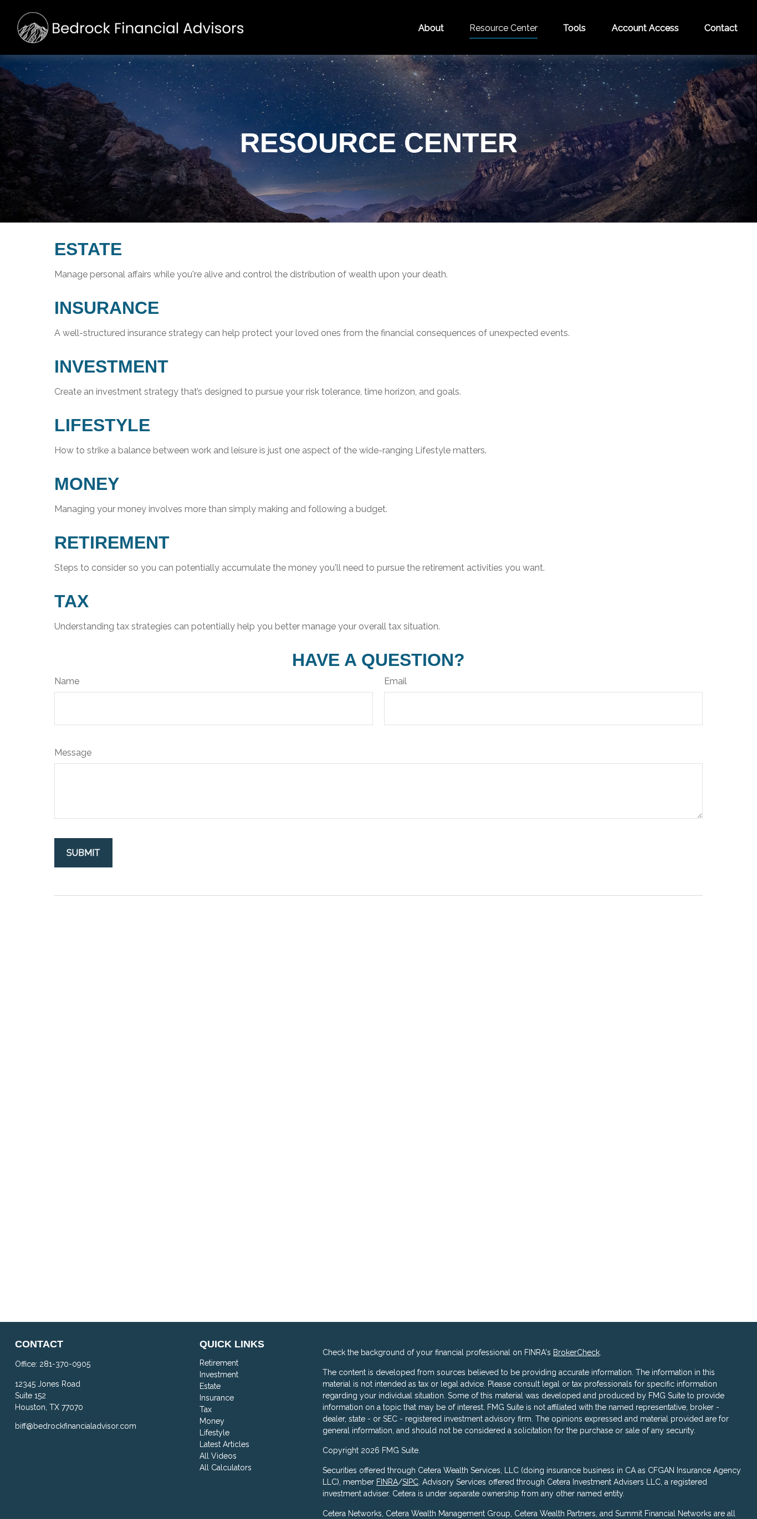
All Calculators (226, 1467)
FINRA (387, 1481)
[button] (431, 27)
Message (72, 752)
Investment (111, 366)
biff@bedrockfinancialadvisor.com (75, 1426)
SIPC (410, 1481)
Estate (88, 249)
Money (86, 484)
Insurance (106, 308)
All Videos (218, 1455)
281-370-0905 (64, 1364)
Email (395, 681)
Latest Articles (224, 1444)
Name (66, 681)
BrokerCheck (576, 1352)
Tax (71, 601)
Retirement (112, 542)
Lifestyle (102, 425)
